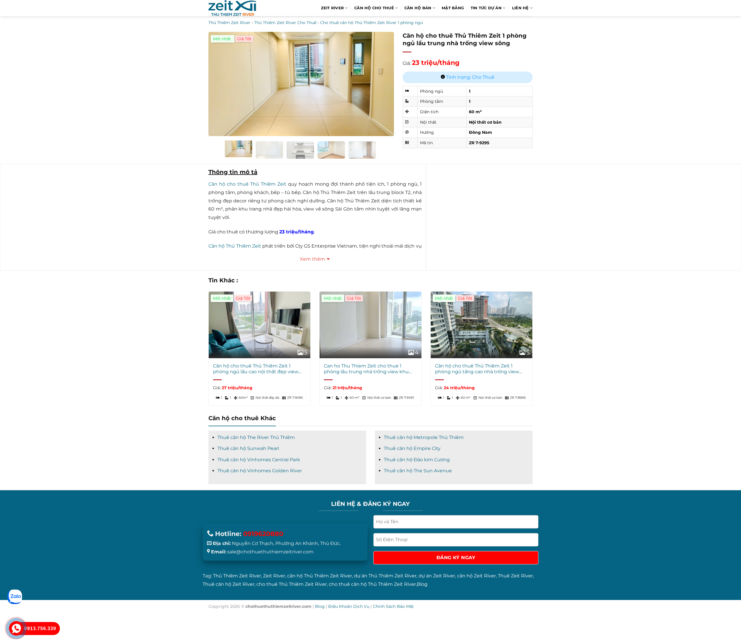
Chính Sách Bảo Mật (393, 606)
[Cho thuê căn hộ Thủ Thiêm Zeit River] (232, 8)
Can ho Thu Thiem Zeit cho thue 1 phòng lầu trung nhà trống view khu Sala (366, 369)
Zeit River (332, 8)
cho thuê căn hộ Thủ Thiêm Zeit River (372, 584)
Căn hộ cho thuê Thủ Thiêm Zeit (247, 184)
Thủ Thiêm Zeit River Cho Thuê (285, 22)
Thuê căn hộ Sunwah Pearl (248, 448)
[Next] (383, 80)
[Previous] (219, 80)
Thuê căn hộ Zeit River (228, 584)
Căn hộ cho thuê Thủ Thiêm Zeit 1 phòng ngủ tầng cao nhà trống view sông (477, 369)
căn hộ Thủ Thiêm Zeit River (319, 576)
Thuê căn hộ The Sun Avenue (418, 470)
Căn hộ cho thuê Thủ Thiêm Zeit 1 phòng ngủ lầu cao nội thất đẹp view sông (255, 369)
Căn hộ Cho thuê (374, 8)
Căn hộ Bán (418, 8)
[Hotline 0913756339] (16, 628)
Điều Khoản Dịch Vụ (348, 606)
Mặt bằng (453, 8)
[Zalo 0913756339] (15, 597)
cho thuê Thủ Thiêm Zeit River (291, 584)
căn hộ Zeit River (476, 576)
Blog (422, 584)
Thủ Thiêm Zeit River (229, 22)
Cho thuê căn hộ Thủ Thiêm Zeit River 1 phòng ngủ (371, 22)
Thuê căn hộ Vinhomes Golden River (259, 470)
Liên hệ (520, 8)
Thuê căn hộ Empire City (412, 448)
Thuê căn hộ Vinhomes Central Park (258, 459)
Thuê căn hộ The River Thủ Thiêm (256, 437)
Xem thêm (312, 259)
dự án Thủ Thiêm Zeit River (385, 576)
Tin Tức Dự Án (486, 8)
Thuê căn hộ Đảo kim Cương (417, 459)
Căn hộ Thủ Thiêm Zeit (234, 246)
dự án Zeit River (437, 576)
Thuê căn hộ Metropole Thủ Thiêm (424, 437)
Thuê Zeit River (515, 576)
